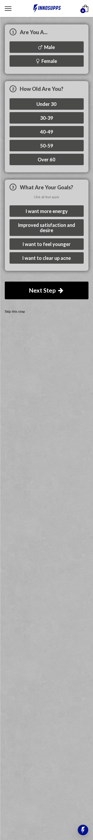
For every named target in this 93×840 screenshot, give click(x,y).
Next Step (43, 290)
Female (49, 61)
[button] (83, 830)
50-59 (46, 145)
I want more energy (47, 211)
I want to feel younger (46, 244)
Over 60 (46, 159)
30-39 (46, 118)
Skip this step (15, 311)
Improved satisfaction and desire (46, 227)
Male (49, 47)
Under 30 (46, 104)
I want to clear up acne (46, 258)
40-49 (46, 132)
